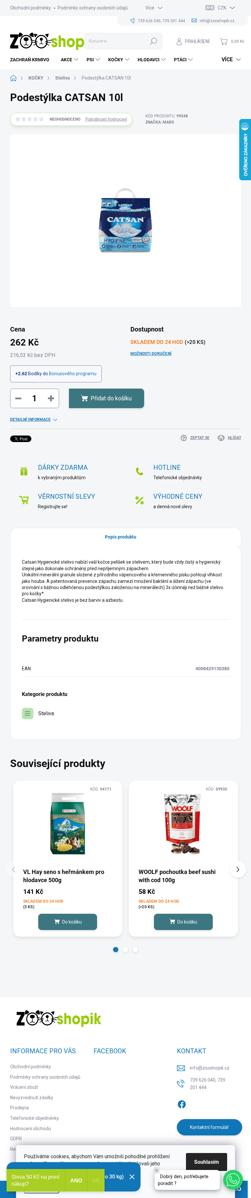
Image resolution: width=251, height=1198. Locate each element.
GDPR (16, 1138)
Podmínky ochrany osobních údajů (93, 7)
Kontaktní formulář (209, 1127)
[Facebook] (182, 1103)
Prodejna (19, 1107)
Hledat (153, 41)
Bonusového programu (72, 373)
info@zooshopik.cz (209, 1068)
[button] (116, 949)
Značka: (159, 122)
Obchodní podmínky (30, 7)
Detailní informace (30, 419)
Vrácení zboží (24, 1087)
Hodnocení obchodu (30, 1128)
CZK (222, 7)
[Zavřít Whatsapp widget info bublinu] (156, 1170)
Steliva (46, 713)
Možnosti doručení (151, 353)
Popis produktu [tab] (120, 537)
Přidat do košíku (111, 398)
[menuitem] (32, 59)
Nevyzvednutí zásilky (31, 1097)
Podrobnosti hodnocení (106, 119)
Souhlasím (206, 1162)
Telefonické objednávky (34, 1118)
